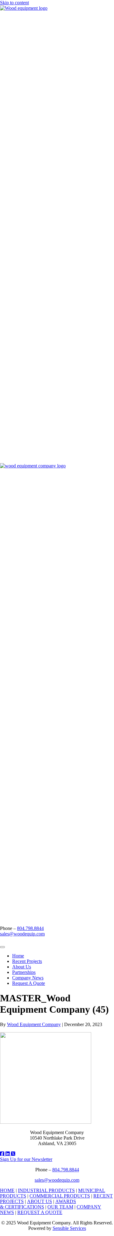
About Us (21, 966)
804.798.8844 (30, 928)
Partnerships (24, 972)
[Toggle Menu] (2, 947)
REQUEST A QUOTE (39, 1212)
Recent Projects (27, 961)
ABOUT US (39, 1201)
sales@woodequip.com (22, 933)
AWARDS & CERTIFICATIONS (38, 1204)
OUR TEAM (60, 1206)
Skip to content (14, 2)
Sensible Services (69, 1228)
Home (18, 955)
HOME (7, 1190)
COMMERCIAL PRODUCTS (59, 1195)
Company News (27, 977)
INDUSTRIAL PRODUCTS (46, 1190)
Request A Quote (28, 983)
